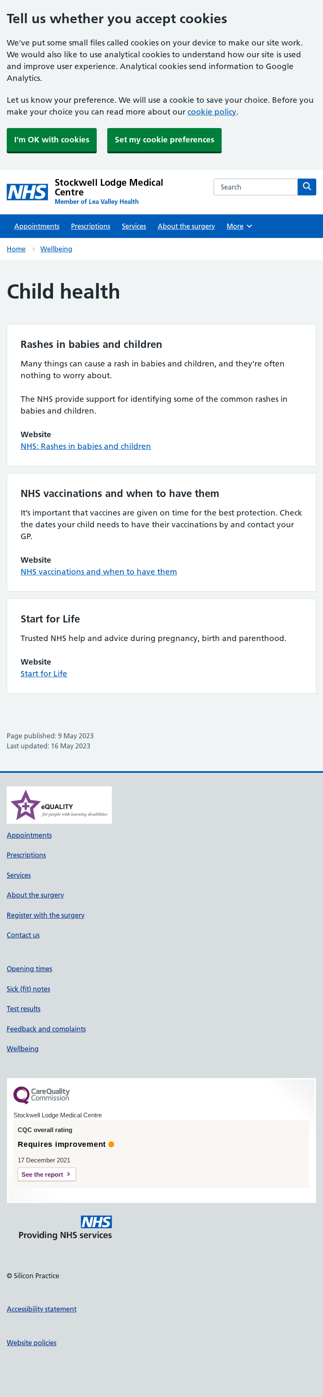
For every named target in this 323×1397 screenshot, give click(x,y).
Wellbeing (56, 249)
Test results (23, 1008)
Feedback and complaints (46, 1029)
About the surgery (186, 226)
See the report (42, 1174)
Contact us (23, 935)
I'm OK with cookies (51, 139)
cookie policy (212, 112)
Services (134, 226)
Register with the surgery (46, 915)
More (238, 226)
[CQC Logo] (41, 1102)
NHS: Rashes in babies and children (86, 446)
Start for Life (44, 673)
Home (16, 249)
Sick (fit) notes (28, 989)
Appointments (36, 226)
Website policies (31, 1342)
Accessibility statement (42, 1309)
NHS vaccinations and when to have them (99, 572)
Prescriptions (90, 226)
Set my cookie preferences (164, 139)
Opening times (29, 968)
